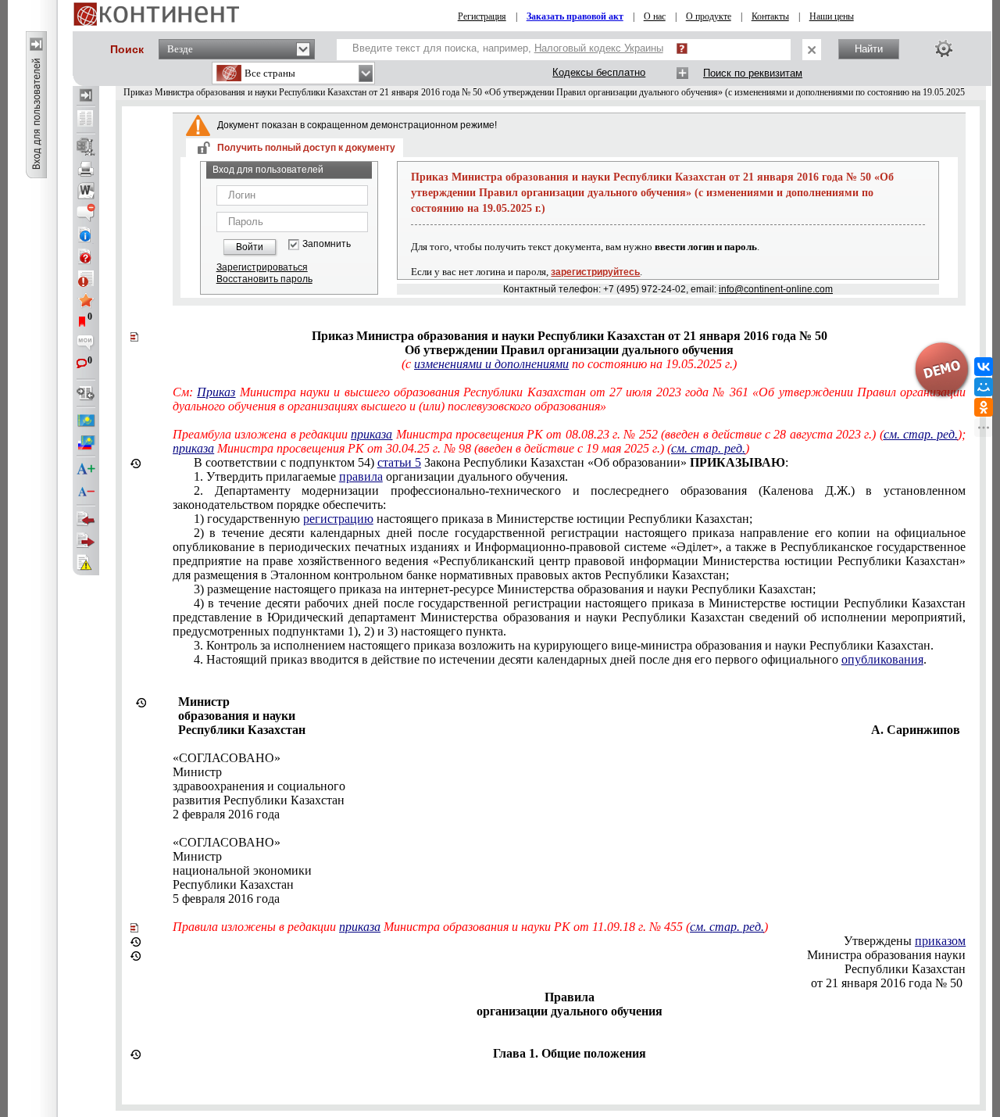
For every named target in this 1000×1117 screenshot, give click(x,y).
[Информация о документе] (86, 234)
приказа (371, 434)
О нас (655, 16)
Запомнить (326, 244)
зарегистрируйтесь (595, 272)
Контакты (770, 16)
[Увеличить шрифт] (86, 469)
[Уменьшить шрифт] (86, 491)
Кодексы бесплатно (598, 72)
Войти (249, 247)
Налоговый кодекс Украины (598, 48)
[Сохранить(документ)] (86, 147)
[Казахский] (86, 420)
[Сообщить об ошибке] (86, 562)
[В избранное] (86, 300)
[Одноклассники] (983, 407)
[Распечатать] (86, 168)
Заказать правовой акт (575, 16)
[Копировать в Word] (86, 190)
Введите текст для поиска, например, (507, 48)
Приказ (216, 392)
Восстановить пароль (264, 279)
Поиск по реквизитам (752, 73)
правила (361, 476)
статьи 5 (399, 462)
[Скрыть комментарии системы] (86, 212)
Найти (869, 49)
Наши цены (831, 16)
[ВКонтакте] (983, 366)
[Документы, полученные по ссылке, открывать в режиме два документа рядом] (86, 119)
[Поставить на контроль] (86, 278)
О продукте (708, 16)
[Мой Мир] (983, 387)
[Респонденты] (86, 541)
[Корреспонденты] (86, 519)
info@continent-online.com (776, 289)
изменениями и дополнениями (491, 364)
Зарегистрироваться (262, 267)
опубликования (882, 659)
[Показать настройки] (943, 48)
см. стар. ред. (921, 434)
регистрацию (338, 518)
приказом (940, 940)
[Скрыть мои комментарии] (86, 344)
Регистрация (482, 16)
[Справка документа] (86, 256)
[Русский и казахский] (86, 442)
